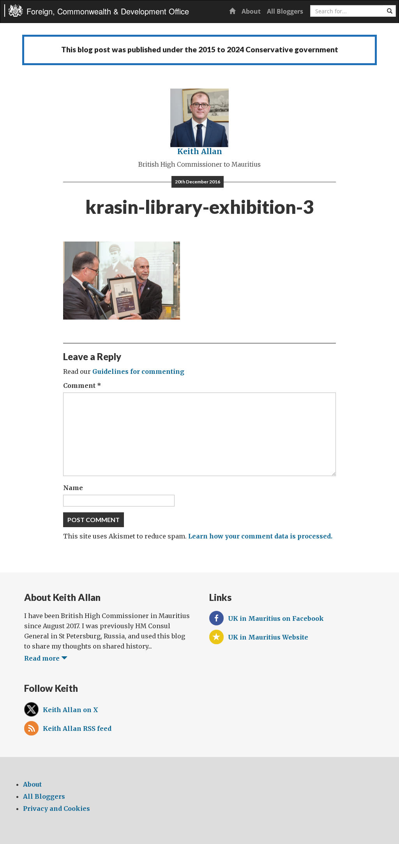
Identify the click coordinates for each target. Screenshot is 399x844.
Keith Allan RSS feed (77, 728)
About (251, 11)
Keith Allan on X (70, 710)
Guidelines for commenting (138, 371)
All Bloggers (285, 11)
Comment (82, 385)
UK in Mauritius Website (268, 637)
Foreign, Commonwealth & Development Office (107, 11)
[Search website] (389, 11)
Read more (42, 658)
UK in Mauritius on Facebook (276, 618)
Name (73, 488)
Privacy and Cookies (56, 808)
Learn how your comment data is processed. (260, 536)
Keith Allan (199, 151)
